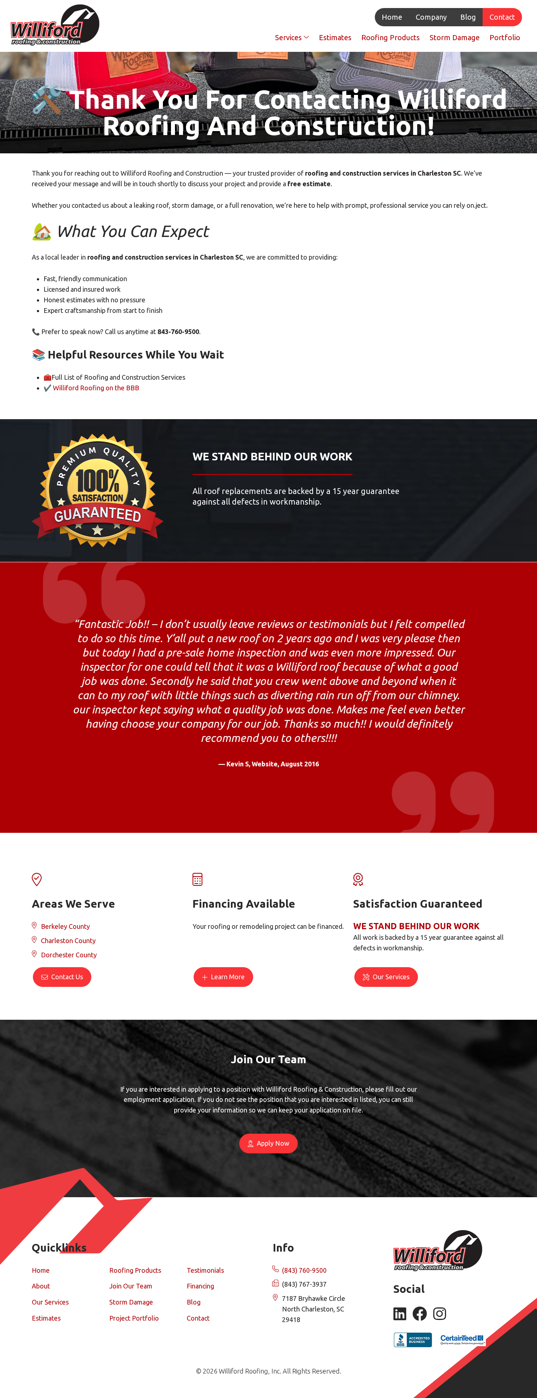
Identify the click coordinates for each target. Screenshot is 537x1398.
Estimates (335, 37)
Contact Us (66, 976)
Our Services (390, 976)
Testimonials (205, 1270)
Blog (468, 17)
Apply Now (272, 1143)
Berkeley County (65, 926)
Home (392, 17)
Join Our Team (130, 1286)
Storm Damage (455, 37)
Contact (502, 17)
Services (289, 37)
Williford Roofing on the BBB (96, 387)
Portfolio (505, 37)
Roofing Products (390, 37)
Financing (200, 1286)
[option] (268, 685)
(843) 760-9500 (304, 1270)
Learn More (227, 976)
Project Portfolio (134, 1318)
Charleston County (68, 940)
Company (431, 17)
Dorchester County (69, 954)
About (41, 1286)
